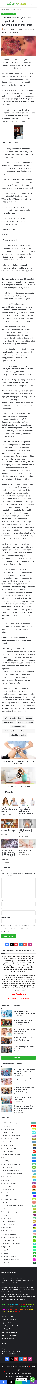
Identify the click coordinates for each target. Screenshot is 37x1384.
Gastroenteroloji (13, 1205)
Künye (18, 1372)
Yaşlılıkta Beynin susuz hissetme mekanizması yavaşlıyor (9, 809)
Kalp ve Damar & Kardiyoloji (11, 1164)
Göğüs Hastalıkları (8, 1189)
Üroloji (5, 1202)
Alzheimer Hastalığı (9, 1240)
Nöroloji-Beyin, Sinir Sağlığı (11, 1135)
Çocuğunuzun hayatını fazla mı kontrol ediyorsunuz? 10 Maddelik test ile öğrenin (24, 1090)
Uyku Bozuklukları (8, 1231)
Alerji (4, 1208)
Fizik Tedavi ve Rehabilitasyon (12, 1173)
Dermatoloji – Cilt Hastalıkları (12, 1170)
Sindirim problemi (26, 722)
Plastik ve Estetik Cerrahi (10, 1139)
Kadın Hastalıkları (8, 1142)
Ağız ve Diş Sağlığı (8, 1151)
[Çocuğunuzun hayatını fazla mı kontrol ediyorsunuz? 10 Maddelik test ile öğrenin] (6, 1090)
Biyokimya (6, 1262)
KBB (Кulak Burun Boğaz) (9, 1332)
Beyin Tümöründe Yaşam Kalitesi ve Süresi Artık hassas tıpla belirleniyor (24, 1071)
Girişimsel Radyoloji (9, 1221)
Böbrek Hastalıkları (8, 1224)
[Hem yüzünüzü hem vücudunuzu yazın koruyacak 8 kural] (6, 1081)
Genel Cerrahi (7, 1177)
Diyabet (10, 1212)
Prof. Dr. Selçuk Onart (14, 718)
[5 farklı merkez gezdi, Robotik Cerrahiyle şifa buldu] (6, 1049)
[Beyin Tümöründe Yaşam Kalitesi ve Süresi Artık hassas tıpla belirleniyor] (6, 1072)
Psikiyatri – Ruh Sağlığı (10, 1123)
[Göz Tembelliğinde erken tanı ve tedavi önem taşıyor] (6, 1032)
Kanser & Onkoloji (8, 1132)
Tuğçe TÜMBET (8, 29)
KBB (10, 1148)
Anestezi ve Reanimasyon (11, 1259)
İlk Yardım (6, 1180)
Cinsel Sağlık (7, 1228)
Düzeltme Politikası (10, 1373)
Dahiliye (10, 1199)
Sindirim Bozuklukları (16, 9)
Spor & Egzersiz (8, 1196)
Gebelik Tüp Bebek (11, 1154)
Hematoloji (11, 1243)
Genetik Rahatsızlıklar (9, 1234)
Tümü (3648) (18, 1057)
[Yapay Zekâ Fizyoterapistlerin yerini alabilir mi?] (6, 1100)
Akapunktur (6, 1250)
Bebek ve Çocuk (8, 1145)
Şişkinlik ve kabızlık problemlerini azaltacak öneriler (27, 832)
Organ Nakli (6, 1247)
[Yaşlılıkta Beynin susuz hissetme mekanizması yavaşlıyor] (9, 801)
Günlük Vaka (6, 1161)
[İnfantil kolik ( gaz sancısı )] (27, 844)
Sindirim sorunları (19, 735)
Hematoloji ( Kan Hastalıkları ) (10, 1326)
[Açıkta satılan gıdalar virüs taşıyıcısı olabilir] (9, 823)
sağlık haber (9, 722)
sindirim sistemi (19, 727)
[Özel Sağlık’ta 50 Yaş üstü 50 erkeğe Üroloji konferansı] (6, 1040)
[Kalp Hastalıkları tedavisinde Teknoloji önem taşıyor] (6, 1023)
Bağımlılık (5, 1215)
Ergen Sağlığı (7, 1218)
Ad (2, 900)
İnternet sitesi (5, 917)
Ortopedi (5, 1158)
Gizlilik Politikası (27, 1372)
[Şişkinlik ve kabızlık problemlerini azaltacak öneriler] (27, 823)
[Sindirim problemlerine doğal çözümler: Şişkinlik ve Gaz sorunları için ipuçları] (27, 801)
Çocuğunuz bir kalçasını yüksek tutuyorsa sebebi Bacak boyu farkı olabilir (24, 1108)
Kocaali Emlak (11, 1372)
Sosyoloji (5, 1253)
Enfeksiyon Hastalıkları (10, 1183)
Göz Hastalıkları (7, 1167)
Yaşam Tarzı (6, 1193)
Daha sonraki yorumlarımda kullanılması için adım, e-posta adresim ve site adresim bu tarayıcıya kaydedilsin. (18, 929)
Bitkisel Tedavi (11, 1237)
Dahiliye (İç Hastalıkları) (8, 1320)
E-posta (4, 909)
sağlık (29, 718)
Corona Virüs (7, 1186)
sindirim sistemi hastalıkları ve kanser (18, 731)
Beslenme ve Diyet (9, 1129)
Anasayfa (6, 9)
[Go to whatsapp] (32, 1379)
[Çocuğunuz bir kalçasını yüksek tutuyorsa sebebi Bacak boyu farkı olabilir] (6, 1108)
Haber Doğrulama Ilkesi (24, 1373)
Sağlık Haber (7, 1126)
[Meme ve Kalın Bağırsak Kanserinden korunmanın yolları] (6, 1014)
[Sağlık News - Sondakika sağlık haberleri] (17, 3)
